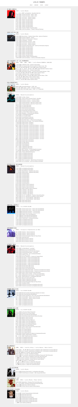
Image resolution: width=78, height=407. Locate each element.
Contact (46, 5)
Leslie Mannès (39, 2)
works (41, 5)
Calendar (36, 5)
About (31, 5)
